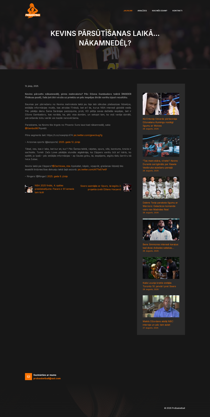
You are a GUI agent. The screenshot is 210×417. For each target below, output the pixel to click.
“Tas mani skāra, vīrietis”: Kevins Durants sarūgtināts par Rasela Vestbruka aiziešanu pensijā (160, 164)
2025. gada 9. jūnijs (57, 176)
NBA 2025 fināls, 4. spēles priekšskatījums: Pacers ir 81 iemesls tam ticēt (54, 189)
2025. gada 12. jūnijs (69, 142)
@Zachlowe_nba (61, 166)
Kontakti (177, 10)
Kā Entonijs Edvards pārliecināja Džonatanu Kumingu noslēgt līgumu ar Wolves (160, 122)
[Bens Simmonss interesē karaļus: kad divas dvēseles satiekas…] (161, 238)
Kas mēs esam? (159, 10)
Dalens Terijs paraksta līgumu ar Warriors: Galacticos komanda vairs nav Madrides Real (160, 206)
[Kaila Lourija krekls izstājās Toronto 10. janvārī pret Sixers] (161, 277)
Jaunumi (127, 10)
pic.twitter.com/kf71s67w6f (92, 169)
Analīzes (142, 10)
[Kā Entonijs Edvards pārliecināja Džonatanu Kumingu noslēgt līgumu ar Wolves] (161, 113)
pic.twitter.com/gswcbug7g (88, 135)
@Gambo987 (32, 128)
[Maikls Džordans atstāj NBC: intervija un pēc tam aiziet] (161, 315)
